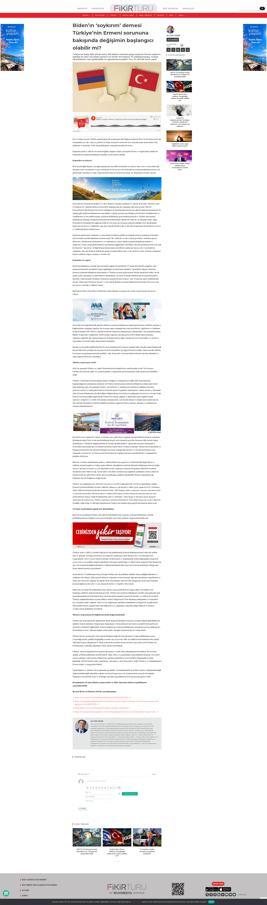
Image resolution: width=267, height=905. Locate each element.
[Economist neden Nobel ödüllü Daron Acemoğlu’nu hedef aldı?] (179, 156)
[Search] (262, 8)
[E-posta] (188, 50)
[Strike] (96, 788)
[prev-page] (115, 861)
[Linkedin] (178, 50)
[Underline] (93, 788)
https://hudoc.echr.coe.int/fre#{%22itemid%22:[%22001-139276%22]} (101, 708)
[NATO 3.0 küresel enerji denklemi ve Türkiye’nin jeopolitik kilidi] (87, 837)
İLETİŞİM (25, 890)
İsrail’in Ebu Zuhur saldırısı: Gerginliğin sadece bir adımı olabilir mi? (117, 852)
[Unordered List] (102, 788)
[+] (116, 787)
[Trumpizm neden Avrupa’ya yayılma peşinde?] (147, 837)
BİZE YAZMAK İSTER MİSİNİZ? (34, 880)
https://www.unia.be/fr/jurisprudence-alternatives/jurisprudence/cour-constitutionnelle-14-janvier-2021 (115, 712)
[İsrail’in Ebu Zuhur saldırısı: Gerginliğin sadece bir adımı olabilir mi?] (117, 837)
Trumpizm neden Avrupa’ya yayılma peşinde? (147, 851)
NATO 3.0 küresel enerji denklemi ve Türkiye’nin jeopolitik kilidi (87, 851)
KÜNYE (25, 896)
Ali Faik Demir (97, 721)
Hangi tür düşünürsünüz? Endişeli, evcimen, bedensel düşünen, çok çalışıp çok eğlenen (180, 122)
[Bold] (87, 788)
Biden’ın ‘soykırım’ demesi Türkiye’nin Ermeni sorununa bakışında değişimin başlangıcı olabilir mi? (101, 136)
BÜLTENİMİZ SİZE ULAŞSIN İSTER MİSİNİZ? (39, 885)
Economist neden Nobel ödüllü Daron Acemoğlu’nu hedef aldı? (180, 167)
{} (113, 787)
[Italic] (90, 788)
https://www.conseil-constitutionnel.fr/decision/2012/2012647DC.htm (101, 697)
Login (154, 774)
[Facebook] (173, 50)
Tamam (211, 902)
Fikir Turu (75, 136)
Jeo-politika (173, 40)
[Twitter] (168, 50)
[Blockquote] (105, 788)
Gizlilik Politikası (136, 902)
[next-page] (118, 861)
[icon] (207, 895)
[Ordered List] (99, 788)
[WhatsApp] (183, 50)
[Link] (110, 788)
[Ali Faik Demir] (81, 733)
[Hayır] (264, 902)
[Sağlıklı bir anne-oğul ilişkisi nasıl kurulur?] (179, 136)
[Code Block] (107, 788)
